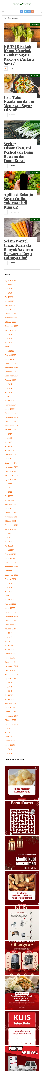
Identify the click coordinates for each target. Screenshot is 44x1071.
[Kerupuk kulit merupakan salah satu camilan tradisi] (22, 783)
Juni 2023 (8, 438)
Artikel (13, 114)
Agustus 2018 (10, 678)
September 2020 (11, 575)
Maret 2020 (9, 600)
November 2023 (11, 417)
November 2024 (11, 367)
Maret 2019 (9, 649)
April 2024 (9, 396)
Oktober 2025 (10, 322)
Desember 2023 (11, 413)
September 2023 (11, 425)
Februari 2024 (10, 405)
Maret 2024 (9, 401)
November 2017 (11, 716)
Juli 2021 (8, 533)
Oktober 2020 (10, 571)
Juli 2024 (8, 384)
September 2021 (11, 525)
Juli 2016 (8, 749)
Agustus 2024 (10, 380)
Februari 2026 (10, 305)
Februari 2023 (10, 454)
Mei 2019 (8, 641)
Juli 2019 (8, 633)
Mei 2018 (8, 691)
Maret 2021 (9, 550)
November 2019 (11, 616)
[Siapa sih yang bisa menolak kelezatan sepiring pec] (22, 993)
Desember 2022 (11, 463)
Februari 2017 (10, 741)
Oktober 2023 (10, 421)
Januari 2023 (10, 459)
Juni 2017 (8, 728)
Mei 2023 (8, 442)
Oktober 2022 (10, 471)
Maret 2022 (9, 500)
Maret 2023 (9, 450)
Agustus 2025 (10, 330)
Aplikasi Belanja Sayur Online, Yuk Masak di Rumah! (18, 200)
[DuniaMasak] (22, 4)
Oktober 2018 (10, 670)
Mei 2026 (8, 293)
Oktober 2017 (10, 720)
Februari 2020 (10, 604)
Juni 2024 (8, 388)
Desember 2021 (11, 513)
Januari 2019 (10, 658)
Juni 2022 (8, 488)
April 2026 (9, 297)
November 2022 (11, 467)
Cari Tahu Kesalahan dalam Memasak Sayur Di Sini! (19, 103)
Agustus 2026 (10, 280)
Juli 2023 (8, 434)
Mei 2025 (8, 342)
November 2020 (11, 566)
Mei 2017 (8, 732)
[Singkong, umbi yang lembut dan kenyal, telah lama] (22, 888)
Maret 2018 (9, 699)
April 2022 (9, 496)
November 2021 (11, 517)
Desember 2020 (11, 562)
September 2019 (11, 625)
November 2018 (11, 666)
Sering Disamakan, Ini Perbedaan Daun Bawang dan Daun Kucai (18, 152)
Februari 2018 (10, 703)
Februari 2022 (10, 504)
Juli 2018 (8, 683)
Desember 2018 (11, 662)
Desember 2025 (11, 313)
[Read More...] (6, 68)
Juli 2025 (8, 334)
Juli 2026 (8, 284)
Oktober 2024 (10, 372)
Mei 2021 (8, 542)
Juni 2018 (8, 687)
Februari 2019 (10, 654)
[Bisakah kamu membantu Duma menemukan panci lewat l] (22, 818)
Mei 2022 (8, 492)
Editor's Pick (15, 212)
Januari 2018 (10, 707)
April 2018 (9, 695)
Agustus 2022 (10, 479)
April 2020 (9, 595)
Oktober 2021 (10, 521)
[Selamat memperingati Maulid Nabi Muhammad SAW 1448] (22, 853)
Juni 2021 (8, 537)
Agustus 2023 (10, 430)
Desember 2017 (11, 712)
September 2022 (11, 475)
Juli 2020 (8, 583)
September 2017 (11, 724)
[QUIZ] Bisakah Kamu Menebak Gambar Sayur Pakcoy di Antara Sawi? (19, 55)
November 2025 (11, 318)
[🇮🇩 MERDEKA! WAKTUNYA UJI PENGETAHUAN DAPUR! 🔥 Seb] (22, 923)
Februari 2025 (10, 355)
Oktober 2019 (10, 620)
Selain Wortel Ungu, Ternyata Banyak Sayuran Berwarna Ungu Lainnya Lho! (18, 249)
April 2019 (9, 645)
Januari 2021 (10, 558)
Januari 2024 (10, 409)
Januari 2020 (10, 608)
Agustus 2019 (10, 629)
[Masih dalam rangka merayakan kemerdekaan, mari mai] (22, 1028)
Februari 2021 (10, 554)
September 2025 (11, 326)
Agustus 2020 (10, 579)
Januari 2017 (10, 745)
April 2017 (9, 736)
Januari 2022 (10, 508)
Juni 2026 (8, 289)
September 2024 (11, 376)
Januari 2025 (10, 359)
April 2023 (9, 446)
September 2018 (11, 674)
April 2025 (9, 347)
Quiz (12, 68)
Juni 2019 (8, 637)
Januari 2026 (10, 309)
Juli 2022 (8, 483)
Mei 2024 (8, 392)
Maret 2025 (9, 351)
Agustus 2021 (10, 529)
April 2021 (9, 546)
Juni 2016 (8, 753)
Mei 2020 (8, 591)
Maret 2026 (9, 301)
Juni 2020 (8, 587)
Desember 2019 (11, 612)
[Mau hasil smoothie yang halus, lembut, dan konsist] (22, 958)
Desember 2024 (11, 363)
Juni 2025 (8, 338)
